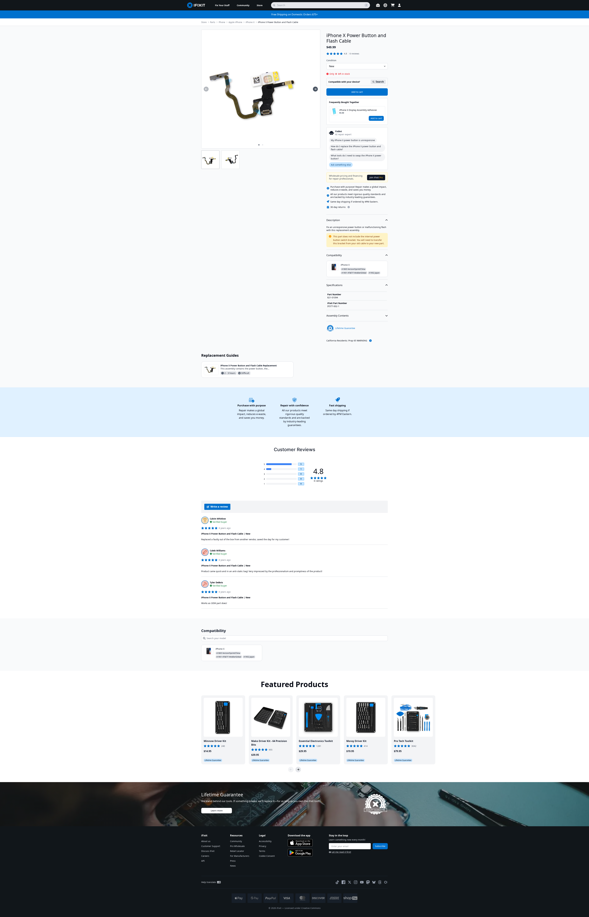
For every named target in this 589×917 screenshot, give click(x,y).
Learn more (217, 810)
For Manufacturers (239, 855)
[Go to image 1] (259, 145)
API (203, 860)
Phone (222, 22)
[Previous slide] (291, 769)
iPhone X (250, 22)
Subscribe (380, 846)
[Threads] (380, 882)
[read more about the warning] (370, 340)
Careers (205, 855)
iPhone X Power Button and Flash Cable (278, 22)
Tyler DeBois (216, 582)
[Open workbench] (378, 5)
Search (380, 81)
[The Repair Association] (386, 882)
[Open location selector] (385, 5)
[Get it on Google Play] (300, 852)
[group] (206, 89)
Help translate (208, 882)
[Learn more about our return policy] (348, 207)
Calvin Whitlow (218, 518)
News (233, 865)
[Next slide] (298, 769)
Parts (212, 22)
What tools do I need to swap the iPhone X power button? (356, 157)
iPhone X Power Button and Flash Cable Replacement (248, 365)
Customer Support (210, 846)
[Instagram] (356, 882)
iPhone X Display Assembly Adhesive (358, 110)
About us (205, 841)
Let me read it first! (341, 851)
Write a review (219, 506)
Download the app (299, 835)
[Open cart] (393, 5)
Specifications (334, 285)
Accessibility (265, 841)
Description (333, 220)
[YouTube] (362, 882)
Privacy (262, 846)
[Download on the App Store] (300, 842)
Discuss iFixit (207, 851)
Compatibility (334, 255)
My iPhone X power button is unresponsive (353, 140)
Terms (262, 851)
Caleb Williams (217, 550)
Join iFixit (376, 177)
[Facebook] (343, 882)
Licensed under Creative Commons (303, 908)
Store (204, 22)
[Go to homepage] (197, 5)
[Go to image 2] (262, 145)
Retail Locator (237, 851)
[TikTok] (337, 882)
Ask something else (341, 164)
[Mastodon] (368, 882)
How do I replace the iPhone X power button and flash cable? (356, 148)
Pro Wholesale (237, 846)
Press (233, 860)
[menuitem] (222, 5)
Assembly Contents (337, 315)
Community (236, 841)
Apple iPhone (235, 22)
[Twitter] (349, 882)
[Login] (399, 5)
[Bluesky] (373, 882)
